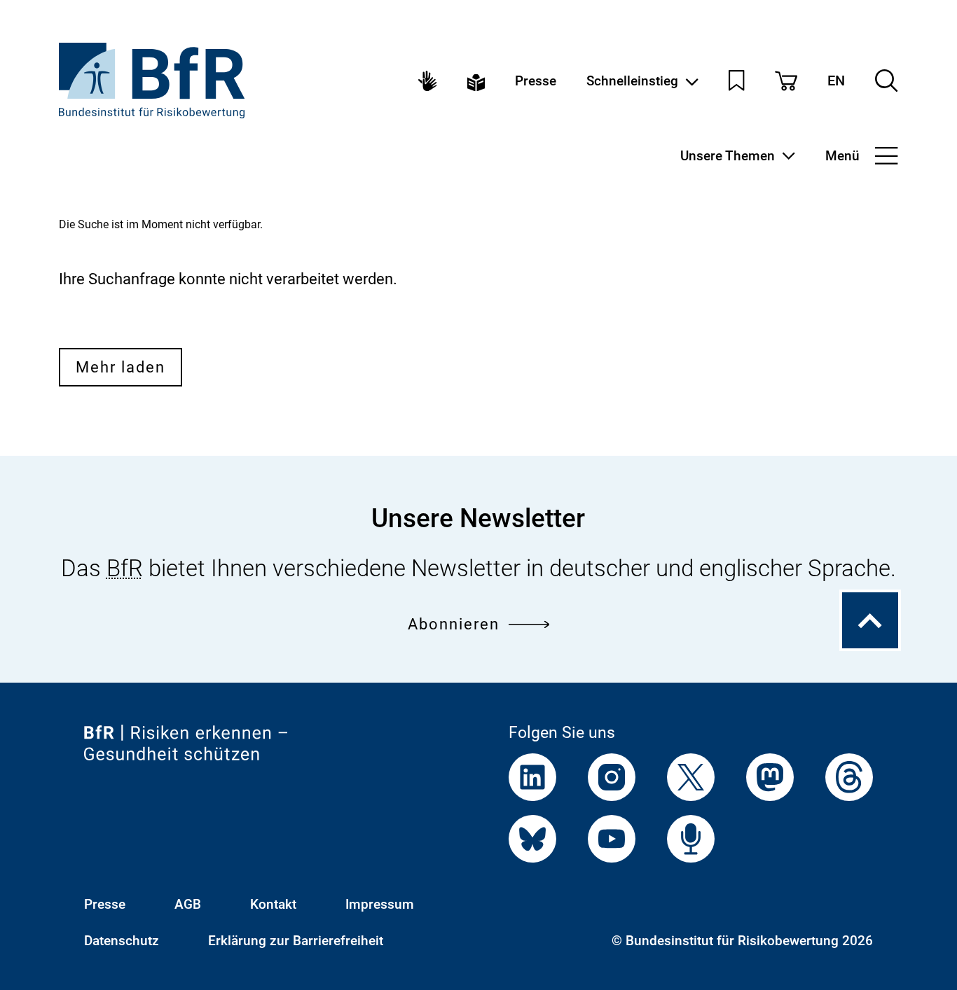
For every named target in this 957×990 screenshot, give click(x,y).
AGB (187, 904)
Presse (535, 81)
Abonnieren (454, 624)
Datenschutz (121, 941)
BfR (124, 568)
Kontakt (273, 904)
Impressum (379, 904)
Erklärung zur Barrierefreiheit (295, 941)
